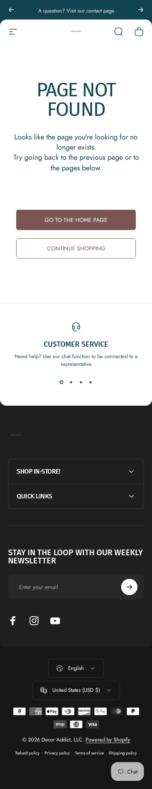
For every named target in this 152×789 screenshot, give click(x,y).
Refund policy (27, 753)
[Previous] (11, 10)
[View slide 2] (71, 382)
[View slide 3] (81, 382)
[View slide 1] (61, 382)
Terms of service (89, 753)
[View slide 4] (91, 382)
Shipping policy (123, 753)
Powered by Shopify (108, 739)
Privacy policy (57, 753)
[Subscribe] (129, 587)
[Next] (141, 10)
